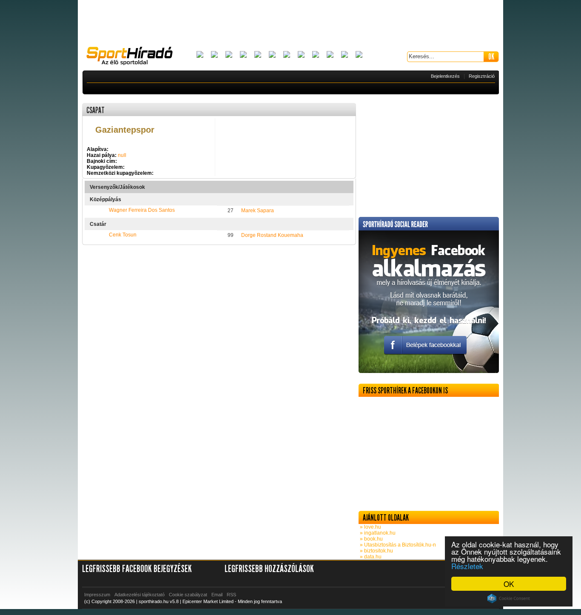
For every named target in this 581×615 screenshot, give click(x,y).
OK (509, 583)
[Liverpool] (301, 55)
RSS (231, 594)
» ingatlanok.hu (377, 533)
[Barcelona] (228, 55)
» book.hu (371, 539)
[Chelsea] (257, 55)
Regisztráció (482, 76)
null (122, 155)
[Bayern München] (243, 55)
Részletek (467, 566)
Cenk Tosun (123, 235)
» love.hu (370, 527)
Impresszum (97, 594)
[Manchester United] (330, 55)
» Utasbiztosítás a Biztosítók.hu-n (397, 545)
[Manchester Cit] (315, 55)
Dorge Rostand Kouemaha (272, 235)
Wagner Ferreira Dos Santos (142, 210)
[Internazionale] (272, 55)
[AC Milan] (200, 55)
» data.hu (370, 557)
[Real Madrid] (344, 55)
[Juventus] (286, 55)
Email (216, 594)
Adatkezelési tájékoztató (139, 594)
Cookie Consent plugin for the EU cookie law (508, 598)
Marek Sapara (257, 211)
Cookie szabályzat (188, 594)
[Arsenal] (214, 55)
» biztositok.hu (376, 551)
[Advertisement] (290, 23)
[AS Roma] (359, 55)
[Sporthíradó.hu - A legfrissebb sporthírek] (133, 57)
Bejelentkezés (445, 76)
